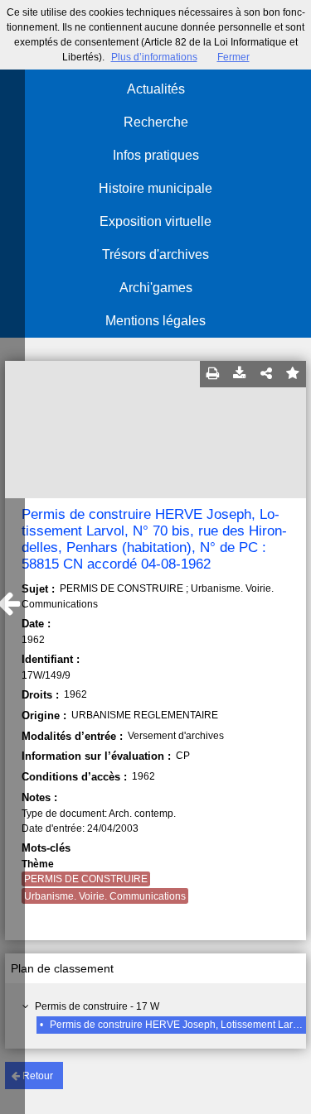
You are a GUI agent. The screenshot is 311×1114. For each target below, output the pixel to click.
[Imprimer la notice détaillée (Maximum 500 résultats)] (213, 374)
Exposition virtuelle (155, 221)
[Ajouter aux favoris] (292, 374)
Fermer (233, 57)
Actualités (156, 89)
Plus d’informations (154, 57)
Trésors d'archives (155, 254)
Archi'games (155, 288)
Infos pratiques (156, 155)
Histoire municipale (155, 188)
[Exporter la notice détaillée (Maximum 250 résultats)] (239, 374)
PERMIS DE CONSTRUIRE (86, 879)
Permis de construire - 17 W (97, 1006)
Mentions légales (155, 321)
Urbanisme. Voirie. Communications (105, 896)
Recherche (156, 122)
